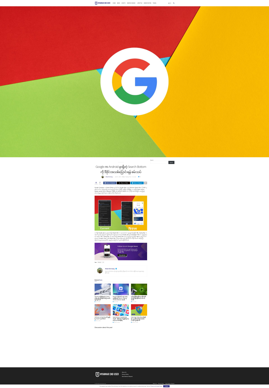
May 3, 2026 (134, 301)
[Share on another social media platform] (145, 183)
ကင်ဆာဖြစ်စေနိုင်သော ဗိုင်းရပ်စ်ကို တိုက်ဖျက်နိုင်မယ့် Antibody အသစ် (138, 298)
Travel (154, 3)
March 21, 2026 (135, 322)
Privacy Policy (125, 374)
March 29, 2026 (117, 322)
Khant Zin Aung (109, 176)
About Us (124, 372)
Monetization (147, 3)
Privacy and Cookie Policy (156, 386)
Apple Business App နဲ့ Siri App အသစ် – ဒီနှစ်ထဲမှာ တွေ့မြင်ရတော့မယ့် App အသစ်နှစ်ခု (121, 318)
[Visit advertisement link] (121, 251)
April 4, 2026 (97, 320)
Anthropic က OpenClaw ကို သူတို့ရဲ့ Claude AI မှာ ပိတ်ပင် (102, 317)
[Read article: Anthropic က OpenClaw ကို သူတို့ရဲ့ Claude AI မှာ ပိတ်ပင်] (103, 310)
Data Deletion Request (127, 376)
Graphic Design (131, 3)
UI (103, 262)
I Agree (166, 386)
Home (114, 3)
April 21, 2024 (118, 176)
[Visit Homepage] (103, 3)
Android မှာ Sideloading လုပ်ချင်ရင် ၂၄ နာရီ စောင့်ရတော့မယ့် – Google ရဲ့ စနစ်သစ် (138, 318)
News (118, 3)
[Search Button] (173, 3)
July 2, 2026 (97, 301)
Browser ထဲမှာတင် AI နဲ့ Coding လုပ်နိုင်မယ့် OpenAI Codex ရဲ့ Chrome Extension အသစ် (120, 298)
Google (99, 262)
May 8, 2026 (116, 301)
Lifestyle (139, 3)
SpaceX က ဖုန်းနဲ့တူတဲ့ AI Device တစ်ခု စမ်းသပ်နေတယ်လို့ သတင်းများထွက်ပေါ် (102, 298)
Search (151, 160)
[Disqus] (121, 346)
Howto (123, 3)
